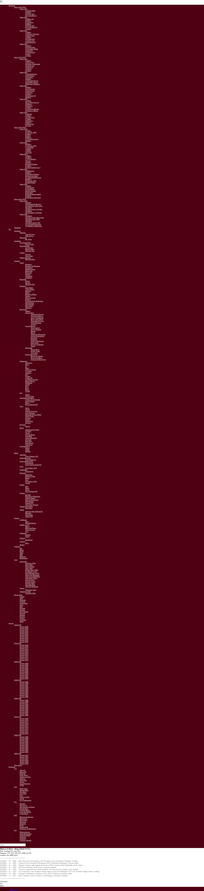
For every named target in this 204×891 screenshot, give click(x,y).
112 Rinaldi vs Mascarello (33, 226)
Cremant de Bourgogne (38, 359)
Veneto (22, 510)
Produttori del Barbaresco (28, 829)
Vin (10, 229)
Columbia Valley (30, 593)
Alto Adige (28, 508)
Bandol (27, 426)
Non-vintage (18, 765)
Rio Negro (28, 239)
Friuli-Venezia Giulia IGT (33, 465)
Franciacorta (29, 471)
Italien (16, 453)
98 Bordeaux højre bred (33, 197)
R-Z (15, 830)
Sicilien (22, 485)
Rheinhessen (24, 558)
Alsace (22, 263)
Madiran (28, 451)
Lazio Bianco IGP (31, 468)
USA (15, 560)
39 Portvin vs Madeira (32, 84)
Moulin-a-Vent (30, 284)
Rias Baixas (28, 540)
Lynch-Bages (24, 813)
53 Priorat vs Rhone (31, 111)
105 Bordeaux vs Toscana (33, 212)
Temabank (17, 227)
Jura (21, 393)
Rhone (22, 428)
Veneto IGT (29, 516)
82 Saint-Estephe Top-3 (32, 167)
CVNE (22, 785)
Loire (21, 406)
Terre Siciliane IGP (31, 491)
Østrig (22, 621)
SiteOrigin (13, 889)
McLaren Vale (29, 251)
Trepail (27, 391)
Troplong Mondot (25, 840)
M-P (15, 815)
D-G (15, 787)
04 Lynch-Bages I (31, 15)
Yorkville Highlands (31, 586)
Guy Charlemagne (25, 800)
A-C (15, 768)
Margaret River (30, 259)
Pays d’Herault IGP (31, 404)
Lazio (21, 466)
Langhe (27, 483)
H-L (15, 802)
